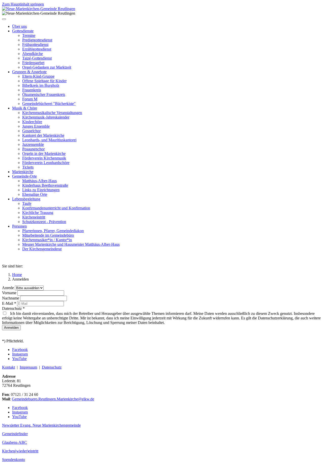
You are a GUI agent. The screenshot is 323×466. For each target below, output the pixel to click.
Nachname (11, 298)
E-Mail (9, 303)
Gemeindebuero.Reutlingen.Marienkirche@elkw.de (53, 399)
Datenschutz (13, 308)
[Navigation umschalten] (4, 19)
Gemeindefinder (15, 434)
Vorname (9, 293)
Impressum (28, 367)
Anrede (8, 288)
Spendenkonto (13, 459)
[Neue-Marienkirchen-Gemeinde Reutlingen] (38, 9)
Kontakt (8, 367)
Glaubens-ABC (14, 442)
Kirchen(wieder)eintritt (20, 451)
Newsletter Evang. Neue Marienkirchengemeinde (41, 425)
